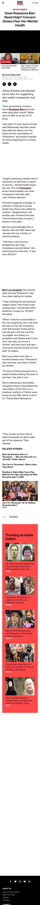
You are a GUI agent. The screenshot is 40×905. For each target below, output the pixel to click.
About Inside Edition (11, 892)
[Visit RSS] (29, 881)
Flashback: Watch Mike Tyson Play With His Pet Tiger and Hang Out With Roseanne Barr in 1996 (19, 474)
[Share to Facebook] (4, 84)
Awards (6, 897)
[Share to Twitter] (10, 84)
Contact (6, 900)
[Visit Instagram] (20, 881)
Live (36, 3)
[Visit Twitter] (15, 881)
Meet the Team (9, 894)
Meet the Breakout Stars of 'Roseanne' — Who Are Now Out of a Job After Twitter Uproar (19, 457)
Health (9, 604)
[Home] (20, 2)
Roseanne (26, 188)
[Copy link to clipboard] (15, 84)
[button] (20, 490)
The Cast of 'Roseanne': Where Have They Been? (19, 465)
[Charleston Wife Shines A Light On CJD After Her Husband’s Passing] (20, 591)
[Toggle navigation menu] (3, 3)
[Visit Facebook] (10, 881)
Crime (8, 571)
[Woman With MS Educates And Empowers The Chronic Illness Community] (20, 624)
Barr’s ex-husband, (12, 290)
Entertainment (20, 9)
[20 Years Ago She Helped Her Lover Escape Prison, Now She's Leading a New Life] (20, 557)
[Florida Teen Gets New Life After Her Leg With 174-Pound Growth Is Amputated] (20, 658)
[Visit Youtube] (24, 881)
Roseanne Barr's (17, 109)
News (4, 507)
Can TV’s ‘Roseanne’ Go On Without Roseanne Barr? (18, 504)
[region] (20, 491)
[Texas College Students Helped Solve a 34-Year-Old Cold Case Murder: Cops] (20, 691)
